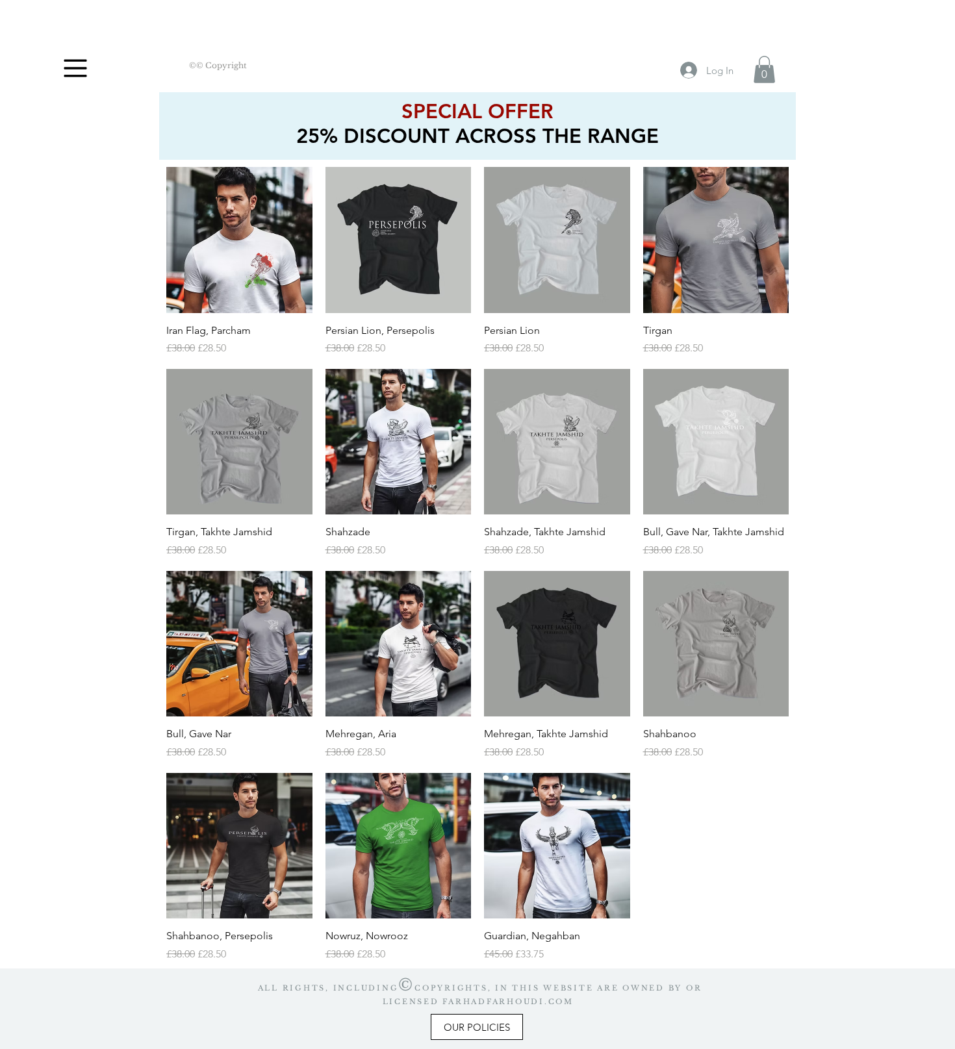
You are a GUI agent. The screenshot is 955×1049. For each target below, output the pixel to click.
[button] (75, 68)
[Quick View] (239, 240)
